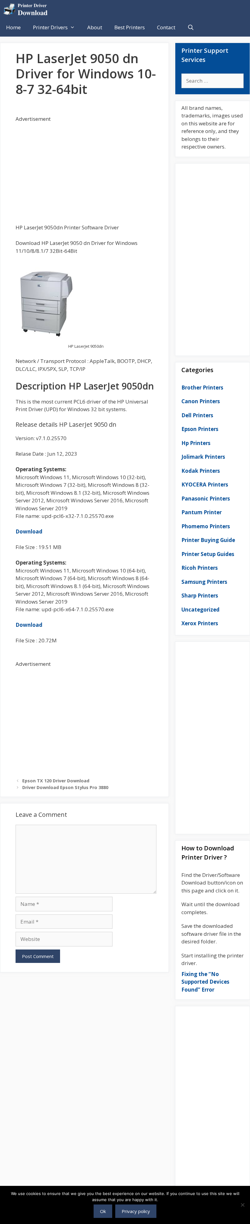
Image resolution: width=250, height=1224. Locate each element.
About (94, 27)
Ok (103, 1211)
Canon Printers (200, 401)
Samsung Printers (204, 581)
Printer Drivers (50, 27)
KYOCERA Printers (204, 484)
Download (29, 531)
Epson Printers (199, 429)
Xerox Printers (199, 623)
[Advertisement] (86, 165)
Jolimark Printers (203, 456)
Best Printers (129, 27)
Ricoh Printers (199, 567)
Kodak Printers (200, 470)
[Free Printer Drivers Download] (27, 9)
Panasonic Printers (205, 498)
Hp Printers (195, 443)
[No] (242, 1205)
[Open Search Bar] (190, 27)
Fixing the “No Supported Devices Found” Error (205, 982)
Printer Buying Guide (208, 540)
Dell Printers (197, 415)
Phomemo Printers (205, 526)
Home (13, 27)
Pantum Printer (201, 512)
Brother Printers (202, 387)
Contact (166, 27)
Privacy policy (136, 1211)
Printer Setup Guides (207, 554)
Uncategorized (200, 609)
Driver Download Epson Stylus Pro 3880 (65, 787)
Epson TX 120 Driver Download (55, 781)
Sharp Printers (199, 595)
